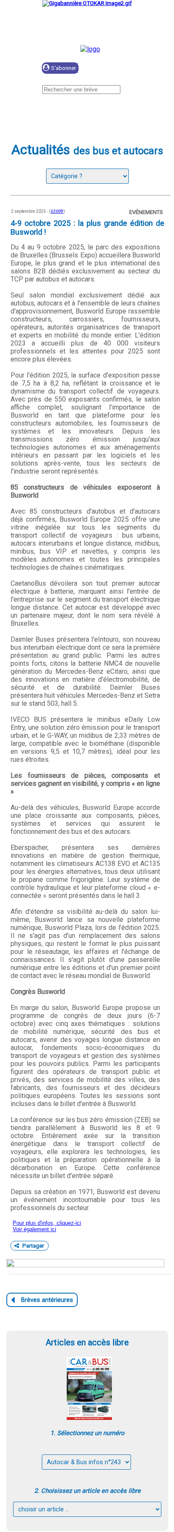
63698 (57, 211)
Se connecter (122, 68)
